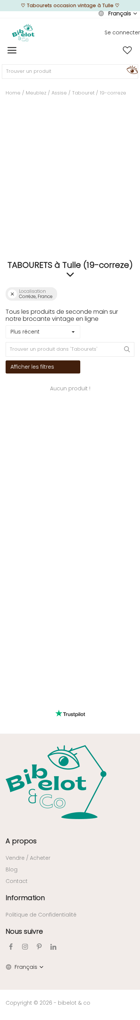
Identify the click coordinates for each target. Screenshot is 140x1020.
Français (120, 13)
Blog (12, 869)
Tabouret (83, 92)
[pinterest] (39, 946)
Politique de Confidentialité (41, 914)
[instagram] (25, 946)
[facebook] (11, 946)
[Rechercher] (131, 69)
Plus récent (25, 331)
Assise (59, 92)
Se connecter (122, 32)
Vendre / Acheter (28, 858)
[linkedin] (53, 946)
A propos (21, 841)
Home (13, 92)
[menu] (12, 50)
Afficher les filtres (32, 367)
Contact (17, 881)
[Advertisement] (70, 185)
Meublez (36, 92)
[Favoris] (127, 50)
